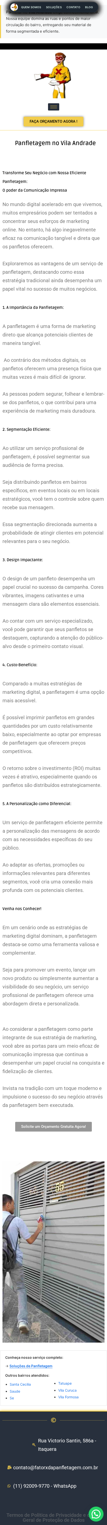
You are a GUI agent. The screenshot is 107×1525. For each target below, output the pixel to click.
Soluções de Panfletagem (31, 1366)
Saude (15, 1391)
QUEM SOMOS (31, 7)
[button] (96, 1514)
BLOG (89, 7)
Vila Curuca (67, 1390)
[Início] (14, 7)
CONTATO (73, 7)
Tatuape (65, 1383)
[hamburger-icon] (53, 106)
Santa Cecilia (20, 1384)
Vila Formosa (68, 1397)
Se (12, 1398)
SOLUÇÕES (54, 7)
